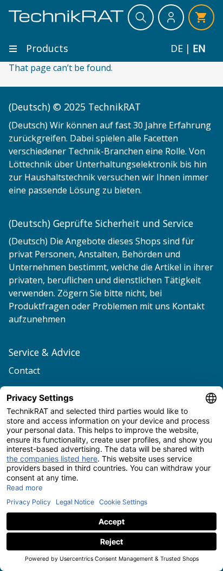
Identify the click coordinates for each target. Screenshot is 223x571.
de (176, 48)
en (199, 48)
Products (47, 48)
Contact (24, 371)
